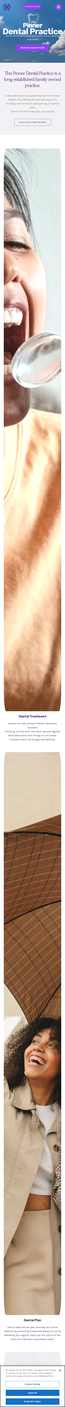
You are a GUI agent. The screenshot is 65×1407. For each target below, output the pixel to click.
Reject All (32, 1393)
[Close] (60, 1370)
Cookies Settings (32, 1384)
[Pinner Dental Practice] (7, 7)
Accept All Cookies (32, 1401)
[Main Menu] (58, 6)
